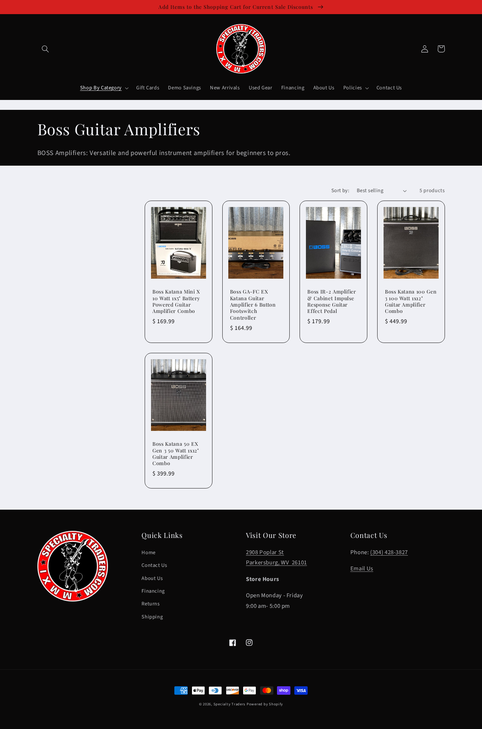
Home (148, 552)
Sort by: (340, 190)
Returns (150, 604)
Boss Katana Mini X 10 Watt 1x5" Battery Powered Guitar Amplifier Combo (176, 301)
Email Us (361, 568)
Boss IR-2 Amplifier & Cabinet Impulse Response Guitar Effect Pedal (331, 301)
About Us (152, 578)
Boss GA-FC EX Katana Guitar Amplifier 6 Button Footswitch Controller (253, 305)
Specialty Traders (229, 704)
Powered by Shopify (265, 704)
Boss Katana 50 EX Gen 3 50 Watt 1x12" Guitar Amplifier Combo (175, 454)
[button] (45, 49)
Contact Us (154, 565)
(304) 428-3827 (389, 552)
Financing (153, 591)
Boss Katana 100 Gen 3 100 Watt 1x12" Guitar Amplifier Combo (411, 301)
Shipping (152, 617)
